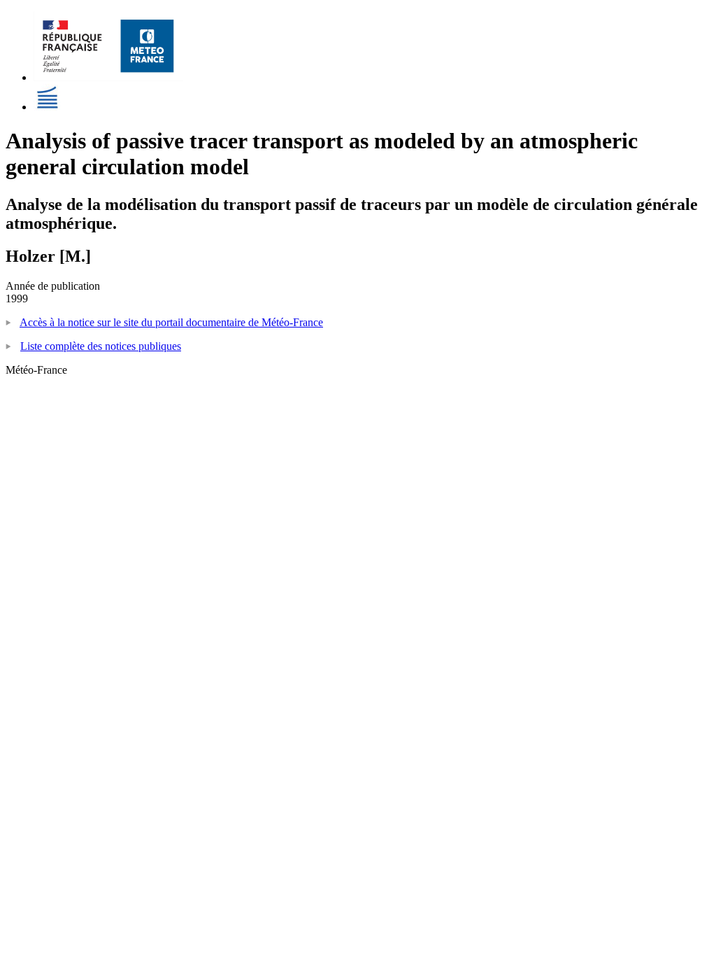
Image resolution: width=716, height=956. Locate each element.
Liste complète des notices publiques (100, 346)
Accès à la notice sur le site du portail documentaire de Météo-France (171, 322)
